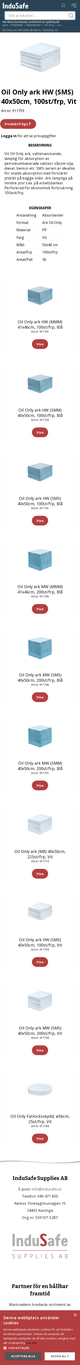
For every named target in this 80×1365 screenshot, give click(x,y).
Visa (40, 344)
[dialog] (40, 1337)
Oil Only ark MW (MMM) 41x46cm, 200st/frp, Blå (40, 589)
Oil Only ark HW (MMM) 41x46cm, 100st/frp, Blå (40, 324)
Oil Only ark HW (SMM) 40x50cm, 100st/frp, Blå (40, 412)
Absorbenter (33, 25)
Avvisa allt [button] (60, 1356)
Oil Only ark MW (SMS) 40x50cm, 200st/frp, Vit (40, 1030)
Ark (59, 25)
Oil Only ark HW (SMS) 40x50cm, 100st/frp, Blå (40, 501)
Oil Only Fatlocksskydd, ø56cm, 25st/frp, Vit (40, 1119)
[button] (40, 1347)
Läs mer (31, 1343)
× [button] (75, 1315)
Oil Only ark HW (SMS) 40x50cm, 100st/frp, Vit (40, 942)
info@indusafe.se (47, 1189)
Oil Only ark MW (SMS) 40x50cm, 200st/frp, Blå (40, 677)
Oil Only (49, 25)
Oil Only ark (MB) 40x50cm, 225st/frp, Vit (40, 854)
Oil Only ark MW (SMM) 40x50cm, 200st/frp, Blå (40, 765)
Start (5, 25)
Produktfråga (16, 124)
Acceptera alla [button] (23, 1356)
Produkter (17, 25)
